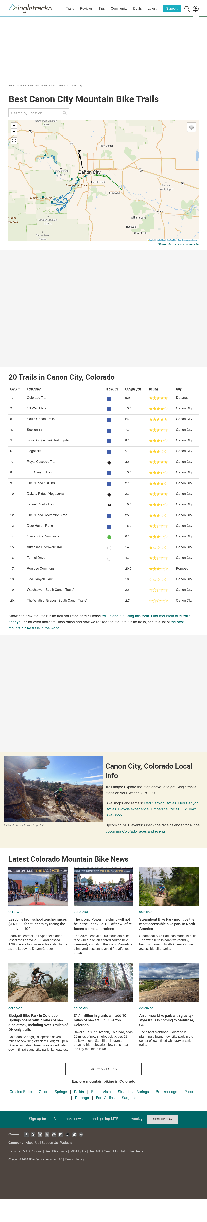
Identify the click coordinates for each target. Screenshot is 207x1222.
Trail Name (34, 389)
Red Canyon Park (40, 579)
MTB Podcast (32, 1151)
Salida (79, 1091)
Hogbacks (34, 450)
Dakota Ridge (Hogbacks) (45, 493)
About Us (32, 1142)
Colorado (63, 85)
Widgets (66, 1142)
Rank (13, 389)
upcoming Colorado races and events (135, 831)
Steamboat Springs (133, 1091)
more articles (103, 1069)
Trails (70, 8)
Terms (69, 1159)
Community (119, 8)
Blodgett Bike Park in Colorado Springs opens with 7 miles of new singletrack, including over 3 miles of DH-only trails (38, 1022)
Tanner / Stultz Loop (41, 504)
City (179, 389)
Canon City (76, 85)
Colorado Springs (53, 1091)
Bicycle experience (133, 808)
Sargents (129, 1097)
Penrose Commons (41, 568)
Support (171, 8)
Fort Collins (105, 1097)
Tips (102, 8)
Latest (152, 8)
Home (11, 85)
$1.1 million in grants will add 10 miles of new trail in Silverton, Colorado (100, 1020)
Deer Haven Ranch (41, 525)
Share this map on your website (178, 244)
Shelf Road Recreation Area (47, 515)
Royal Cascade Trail (41, 461)
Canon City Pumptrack (43, 536)
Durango (82, 1097)
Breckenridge (166, 1091)
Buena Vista (101, 1091)
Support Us (50, 1142)
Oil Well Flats (36, 408)
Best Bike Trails (56, 1151)
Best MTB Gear (100, 1151)
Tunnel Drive (36, 557)
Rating (153, 389)
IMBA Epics (78, 1151)
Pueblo (190, 1091)
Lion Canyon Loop (40, 472)
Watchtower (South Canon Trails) (50, 589)
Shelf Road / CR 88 (41, 483)
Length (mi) (133, 389)
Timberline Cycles (165, 808)
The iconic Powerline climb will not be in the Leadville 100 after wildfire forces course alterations (103, 924)
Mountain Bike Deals (128, 1151)
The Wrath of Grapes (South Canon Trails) (57, 600)
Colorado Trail (37, 397)
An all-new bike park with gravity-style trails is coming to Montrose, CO (166, 1020)
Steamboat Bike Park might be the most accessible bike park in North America (167, 924)
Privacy (80, 1159)
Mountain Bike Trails (28, 85)
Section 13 (34, 429)
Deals (137, 8)
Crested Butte (21, 1091)
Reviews (86, 8)
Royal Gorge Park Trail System (49, 440)
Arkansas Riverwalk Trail (45, 547)
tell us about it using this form (125, 615)
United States (48, 85)
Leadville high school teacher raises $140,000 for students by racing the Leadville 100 (37, 924)
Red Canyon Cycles (160, 802)
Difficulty (112, 389)
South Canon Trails (41, 418)
